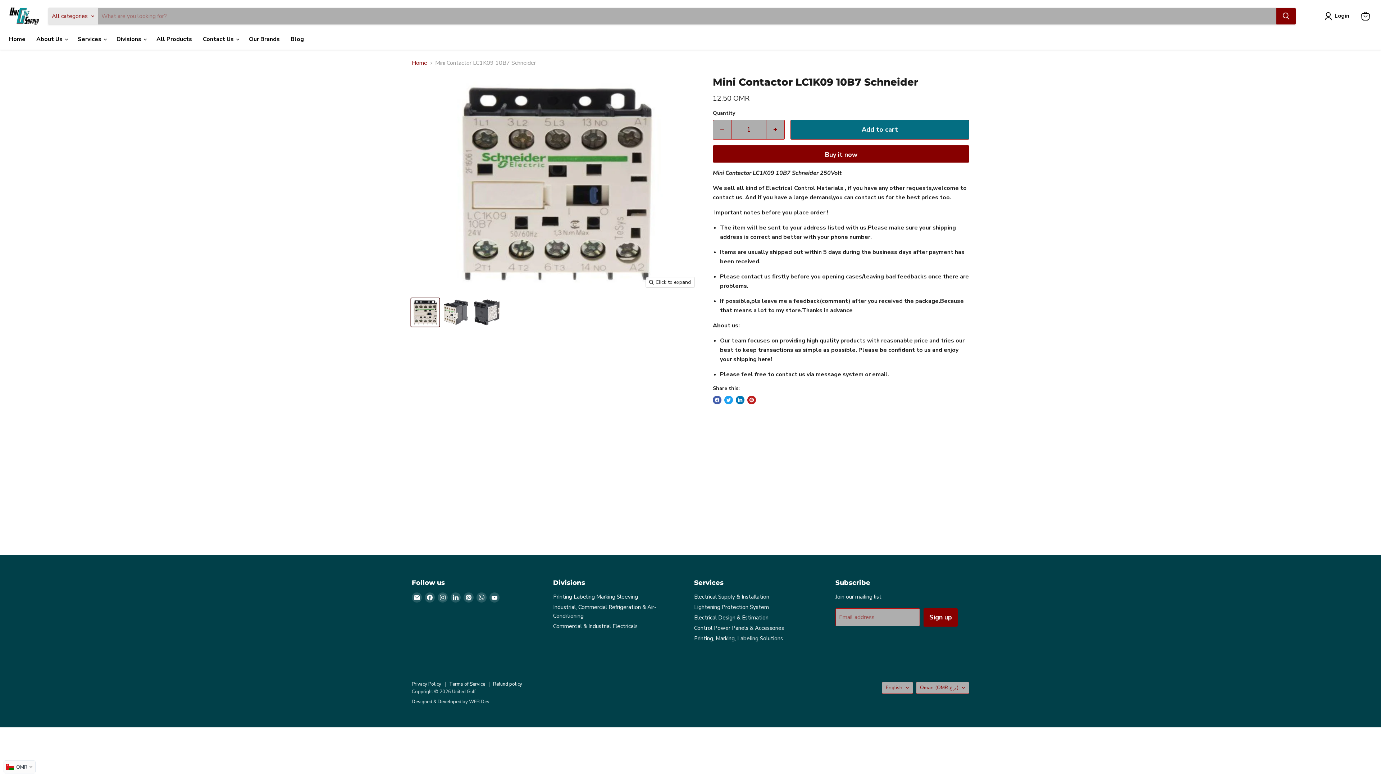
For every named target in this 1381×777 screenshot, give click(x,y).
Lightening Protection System (731, 607)
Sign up (940, 617)
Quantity (724, 113)
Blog (297, 39)
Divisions (130, 39)
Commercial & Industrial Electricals (595, 626)
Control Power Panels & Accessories (739, 628)
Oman (939, 687)
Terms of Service (467, 684)
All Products (174, 39)
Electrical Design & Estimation (731, 617)
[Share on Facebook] (717, 400)
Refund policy (507, 684)
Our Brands (264, 39)
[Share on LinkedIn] (740, 400)
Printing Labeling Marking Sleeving (595, 596)
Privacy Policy (426, 684)
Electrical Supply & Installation (731, 596)
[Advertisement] (627, 486)
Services (90, 39)
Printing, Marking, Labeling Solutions (738, 638)
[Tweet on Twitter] (728, 400)
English (894, 687)
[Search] (1286, 16)
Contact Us (219, 39)
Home (17, 39)
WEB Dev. (479, 702)
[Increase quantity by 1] (775, 130)
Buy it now (841, 154)
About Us (50, 39)
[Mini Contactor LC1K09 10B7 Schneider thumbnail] (425, 312)
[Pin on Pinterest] (751, 400)
